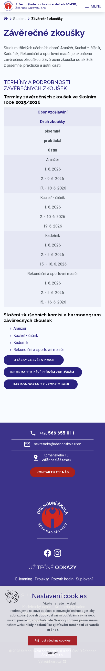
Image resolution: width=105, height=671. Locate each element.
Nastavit (52, 652)
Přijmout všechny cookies (53, 640)
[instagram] (57, 552)
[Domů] (7, 18)
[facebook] (47, 552)
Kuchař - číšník (25, 335)
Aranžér (19, 328)
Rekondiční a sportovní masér (38, 349)
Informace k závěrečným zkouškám (42, 372)
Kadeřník (20, 342)
